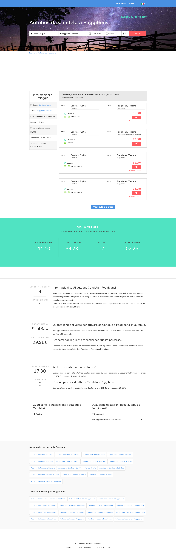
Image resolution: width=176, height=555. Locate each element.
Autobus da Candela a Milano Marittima (46, 481)
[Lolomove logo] (40, 3)
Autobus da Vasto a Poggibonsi (100, 519)
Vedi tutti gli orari (103, 207)
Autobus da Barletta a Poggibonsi (82, 499)
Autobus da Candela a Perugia (94, 461)
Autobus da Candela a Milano (67, 461)
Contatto (68, 548)
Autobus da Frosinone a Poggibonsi (128, 519)
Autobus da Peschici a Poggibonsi (44, 512)
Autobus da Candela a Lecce (101, 475)
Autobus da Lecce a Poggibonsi (72, 519)
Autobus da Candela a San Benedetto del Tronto (77, 468)
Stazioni (132, 3)
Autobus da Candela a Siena (94, 454)
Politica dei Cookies (104, 548)
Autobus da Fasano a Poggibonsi (43, 505)
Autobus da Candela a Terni (41, 454)
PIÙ (136, 117)
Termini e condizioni (84, 548)
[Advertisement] (88, 72)
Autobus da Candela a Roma (42, 461)
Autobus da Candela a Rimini (121, 461)
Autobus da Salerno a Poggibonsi (72, 505)
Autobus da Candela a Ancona (67, 454)
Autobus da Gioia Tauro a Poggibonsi (130, 512)
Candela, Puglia (45, 105)
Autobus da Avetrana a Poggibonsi (130, 505)
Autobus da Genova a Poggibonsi (111, 499)
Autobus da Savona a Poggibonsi (100, 512)
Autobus (120, 3)
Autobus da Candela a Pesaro (119, 454)
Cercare (137, 33)
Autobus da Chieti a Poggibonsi (72, 512)
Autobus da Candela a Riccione (43, 468)
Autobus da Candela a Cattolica (111, 468)
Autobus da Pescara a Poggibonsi (44, 519)
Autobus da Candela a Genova (74, 475)
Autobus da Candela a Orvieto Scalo (45, 475)
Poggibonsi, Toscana (44, 111)
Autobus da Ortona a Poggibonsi (101, 505)
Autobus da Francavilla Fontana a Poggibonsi (48, 499)
